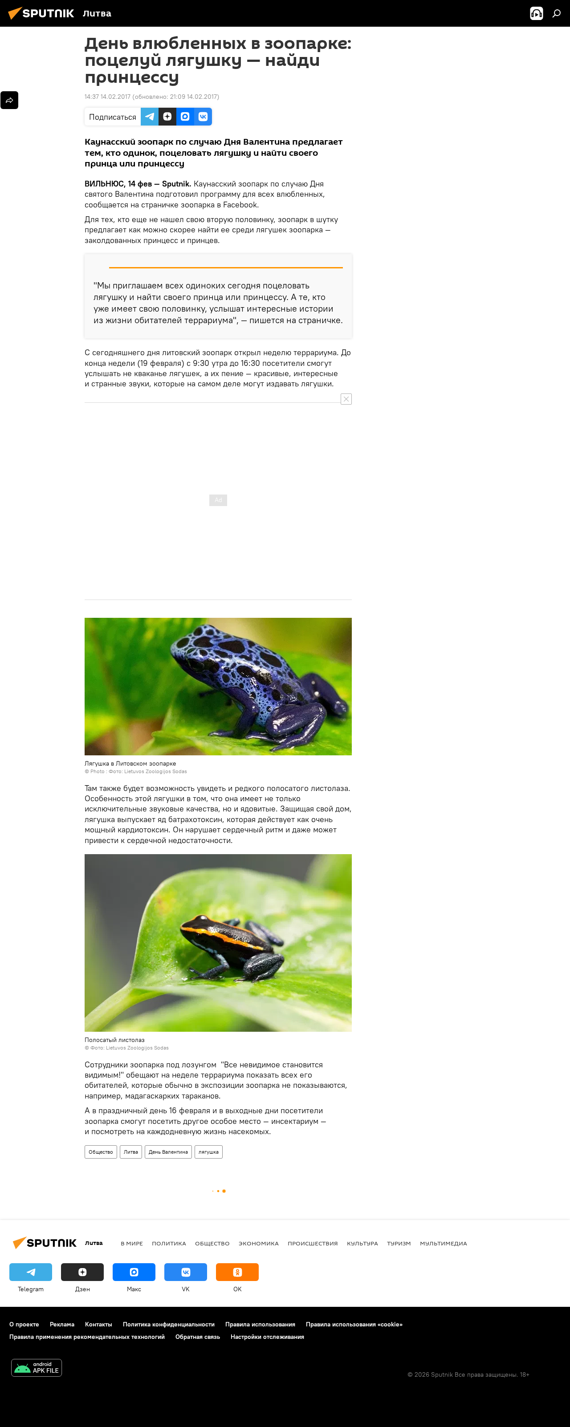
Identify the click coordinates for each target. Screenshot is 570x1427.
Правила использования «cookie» (354, 1324)
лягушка (209, 1151)
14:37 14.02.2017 (107, 97)
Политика (169, 1243)
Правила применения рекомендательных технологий (87, 1337)
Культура (362, 1243)
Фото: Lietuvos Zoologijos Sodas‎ (129, 1047)
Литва (131, 1151)
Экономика (259, 1243)
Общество (101, 1151)
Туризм (399, 1243)
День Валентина (168, 1151)
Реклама (62, 1324)
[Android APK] (36, 1369)
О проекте (24, 1324)
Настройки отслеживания (267, 1337)
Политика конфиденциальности (169, 1324)
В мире (132, 1243)
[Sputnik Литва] (43, 21)
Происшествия (313, 1243)
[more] (9, 100)
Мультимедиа (443, 1243)
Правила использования (260, 1324)
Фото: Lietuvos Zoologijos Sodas (148, 771)
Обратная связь (197, 1337)
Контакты (98, 1324)
